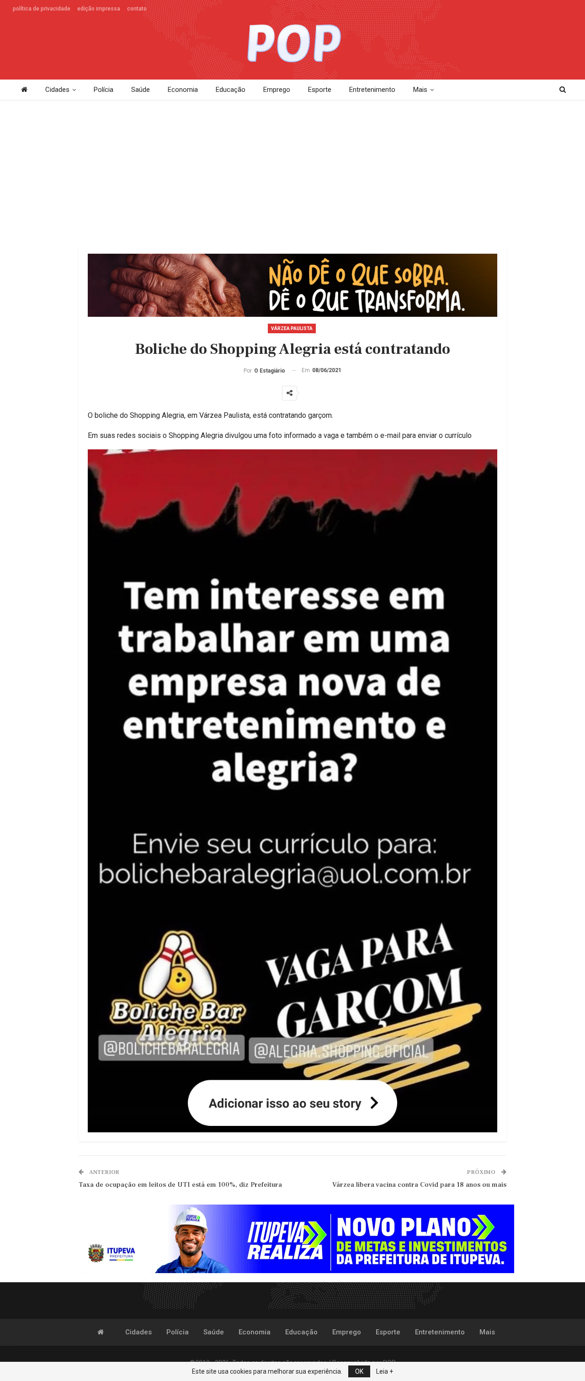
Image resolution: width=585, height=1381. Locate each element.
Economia (183, 89)
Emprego (276, 89)
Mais (420, 89)
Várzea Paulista (292, 328)
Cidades (57, 89)
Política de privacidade (41, 8)
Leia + (384, 1371)
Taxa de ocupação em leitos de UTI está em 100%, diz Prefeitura (180, 1184)
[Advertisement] (292, 173)
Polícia (103, 89)
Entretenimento (372, 89)
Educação (230, 89)
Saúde (140, 89)
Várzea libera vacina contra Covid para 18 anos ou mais (419, 1184)
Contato (137, 8)
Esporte (319, 89)
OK (359, 1371)
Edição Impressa (98, 8)
